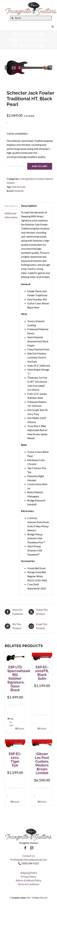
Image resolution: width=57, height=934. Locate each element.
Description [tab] (11, 205)
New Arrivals (18, 186)
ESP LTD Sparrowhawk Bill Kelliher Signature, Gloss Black (18, 678)
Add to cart (40, 166)
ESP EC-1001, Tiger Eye (15, 759)
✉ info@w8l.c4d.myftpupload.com (28, 859)
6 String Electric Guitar (32, 178)
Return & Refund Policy (28, 880)
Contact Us (28, 855)
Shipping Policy (28, 872)
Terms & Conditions (28, 884)
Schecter (19, 190)
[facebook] (25, 847)
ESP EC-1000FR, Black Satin (42, 673)
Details (20, 728)
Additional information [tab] (11, 215)
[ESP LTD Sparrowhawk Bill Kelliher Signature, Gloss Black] (15, 657)
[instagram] (31, 847)
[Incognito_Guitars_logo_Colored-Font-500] (31, 2)
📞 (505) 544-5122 (28, 863)
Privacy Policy (28, 876)
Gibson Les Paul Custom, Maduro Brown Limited (42, 763)
